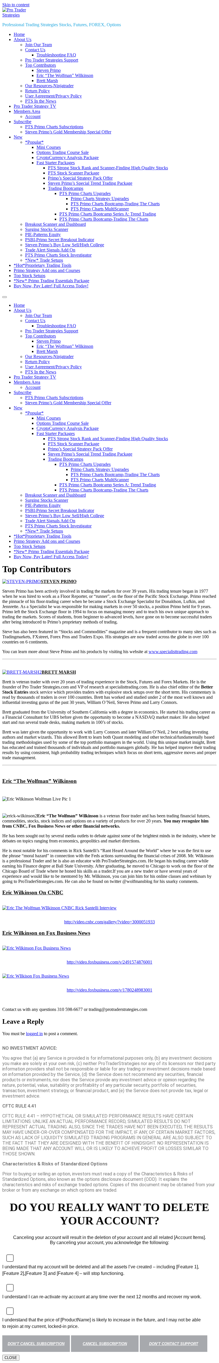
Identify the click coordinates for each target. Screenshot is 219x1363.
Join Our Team (38, 44)
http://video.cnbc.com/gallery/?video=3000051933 (109, 921)
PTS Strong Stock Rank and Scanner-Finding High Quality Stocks (108, 167)
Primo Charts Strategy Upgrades (100, 198)
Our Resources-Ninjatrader (49, 85)
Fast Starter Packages (55, 162)
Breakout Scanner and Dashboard (55, 224)
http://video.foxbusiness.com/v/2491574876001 (109, 962)
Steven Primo (48, 70)
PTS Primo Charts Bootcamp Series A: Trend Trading (107, 214)
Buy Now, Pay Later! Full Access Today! (51, 285)
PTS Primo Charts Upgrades (85, 193)
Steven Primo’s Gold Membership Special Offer (68, 131)
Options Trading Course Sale (62, 152)
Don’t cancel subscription (36, 1344)
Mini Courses (48, 147)
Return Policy (37, 90)
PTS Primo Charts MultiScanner (100, 208)
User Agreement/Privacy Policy (53, 96)
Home (19, 34)
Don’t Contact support (173, 1344)
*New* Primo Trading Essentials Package (51, 280)
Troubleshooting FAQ (56, 54)
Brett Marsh (47, 80)
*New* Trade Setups (44, 260)
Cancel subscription (105, 1344)
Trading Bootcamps (65, 188)
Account (32, 116)
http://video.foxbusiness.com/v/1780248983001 (109, 990)
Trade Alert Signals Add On (50, 249)
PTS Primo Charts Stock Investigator (58, 255)
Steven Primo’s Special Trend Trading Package (90, 183)
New (18, 137)
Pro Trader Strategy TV (35, 106)
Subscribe (22, 121)
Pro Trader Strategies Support (51, 60)
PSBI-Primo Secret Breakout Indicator (59, 239)
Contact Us (35, 49)
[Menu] (4, 297)
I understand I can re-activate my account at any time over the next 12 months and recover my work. (101, 1296)
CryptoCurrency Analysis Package (67, 157)
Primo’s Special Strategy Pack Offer (80, 178)
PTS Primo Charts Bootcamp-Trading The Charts (115, 203)
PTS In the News (40, 101)
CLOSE (11, 1358)
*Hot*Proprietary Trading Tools (42, 265)
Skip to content (15, 4)
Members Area (27, 111)
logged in (34, 1033)
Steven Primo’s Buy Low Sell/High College (64, 244)
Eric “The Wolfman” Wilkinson (64, 75)
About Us (22, 39)
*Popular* (34, 142)
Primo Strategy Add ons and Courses (47, 270)
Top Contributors (40, 65)
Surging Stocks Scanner (46, 229)
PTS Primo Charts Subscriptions (54, 126)
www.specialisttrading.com (173, 651)
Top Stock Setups (29, 275)
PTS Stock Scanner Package (73, 172)
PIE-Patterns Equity (43, 234)
